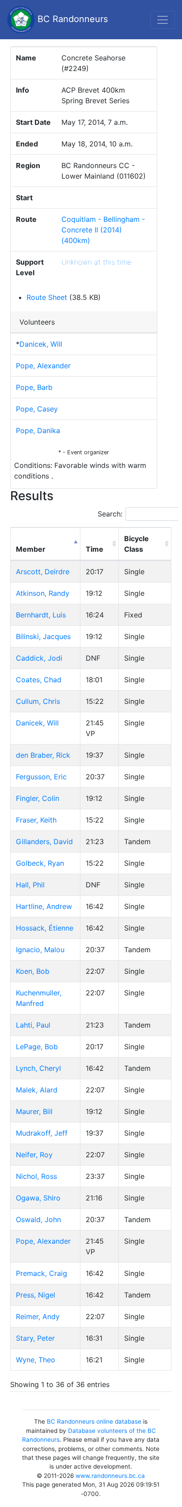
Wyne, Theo (35, 1359)
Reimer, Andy (38, 1316)
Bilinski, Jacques (43, 636)
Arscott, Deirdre (42, 571)
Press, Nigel (35, 1294)
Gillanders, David (44, 841)
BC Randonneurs (71, 19)
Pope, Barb (34, 387)
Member (31, 549)
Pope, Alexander (43, 365)
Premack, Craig (41, 1273)
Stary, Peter (35, 1338)
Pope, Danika (38, 430)
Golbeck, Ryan (40, 863)
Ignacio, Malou (40, 949)
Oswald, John (38, 1219)
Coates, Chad (38, 679)
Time (94, 549)
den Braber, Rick (43, 755)
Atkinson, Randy (42, 593)
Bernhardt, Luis (41, 614)
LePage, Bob (37, 1046)
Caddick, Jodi (39, 658)
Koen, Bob (32, 971)
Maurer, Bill (34, 1111)
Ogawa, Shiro (38, 1197)
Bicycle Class (136, 543)
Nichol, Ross (36, 1176)
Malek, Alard (36, 1089)
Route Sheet (47, 297)
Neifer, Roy (34, 1154)
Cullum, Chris (38, 701)
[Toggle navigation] (162, 20)
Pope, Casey (37, 408)
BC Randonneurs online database (94, 1421)
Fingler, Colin (37, 798)
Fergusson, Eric (41, 776)
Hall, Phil (30, 884)
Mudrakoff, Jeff (42, 1133)
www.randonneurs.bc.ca (110, 1475)
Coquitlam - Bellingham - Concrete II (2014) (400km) (103, 230)
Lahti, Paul (33, 1025)
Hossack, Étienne (44, 928)
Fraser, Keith (36, 819)
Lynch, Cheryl (38, 1068)
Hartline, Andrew (44, 906)
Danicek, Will (40, 344)
